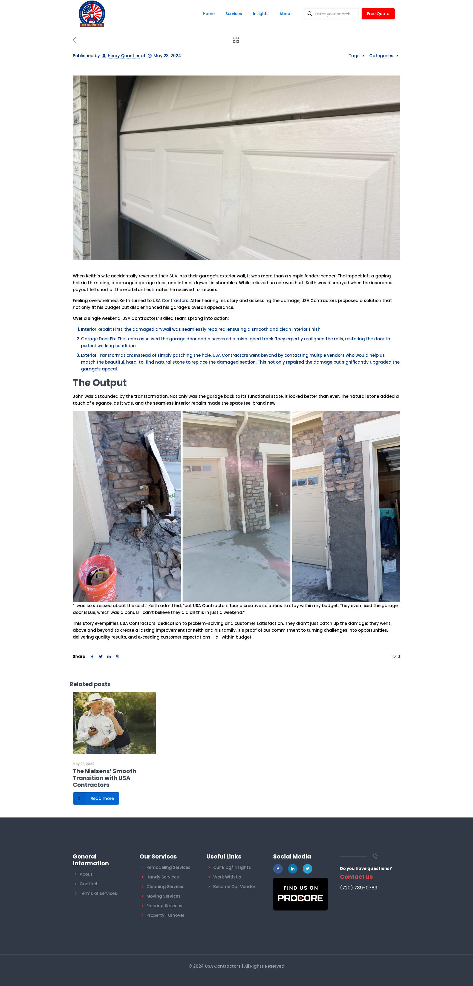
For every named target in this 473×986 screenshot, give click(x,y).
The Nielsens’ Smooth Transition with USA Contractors (104, 778)
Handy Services (162, 877)
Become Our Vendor (234, 886)
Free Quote (378, 13)
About (86, 874)
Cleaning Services (165, 886)
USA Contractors (170, 300)
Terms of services (98, 893)
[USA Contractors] (92, 13)
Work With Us (227, 877)
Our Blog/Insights (232, 867)
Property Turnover (165, 915)
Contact (89, 884)
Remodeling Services (168, 867)
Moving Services (163, 896)
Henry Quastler (124, 56)
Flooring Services (164, 906)
